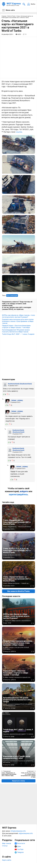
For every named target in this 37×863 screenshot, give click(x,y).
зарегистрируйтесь (18, 494)
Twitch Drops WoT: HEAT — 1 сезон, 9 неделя (18, 334)
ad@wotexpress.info (26, 833)
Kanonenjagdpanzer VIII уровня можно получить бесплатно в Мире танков (16, 331)
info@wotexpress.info (18, 831)
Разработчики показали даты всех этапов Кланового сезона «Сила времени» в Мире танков (17, 321)
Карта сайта (6, 860)
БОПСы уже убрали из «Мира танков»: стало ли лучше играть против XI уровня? (18, 316)
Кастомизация (12, 295)
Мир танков (6, 843)
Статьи (4, 846)
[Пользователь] (5, 385)
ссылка (19, 132)
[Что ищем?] (24, 4)
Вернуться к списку (18, 781)
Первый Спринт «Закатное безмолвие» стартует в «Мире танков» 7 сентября (16, 326)
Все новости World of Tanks (18, 591)
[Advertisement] (18, 357)
